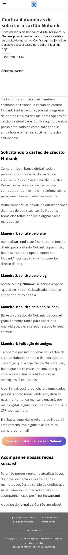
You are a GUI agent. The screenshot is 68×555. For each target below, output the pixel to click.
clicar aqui (18, 242)
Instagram (51, 495)
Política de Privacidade (24, 521)
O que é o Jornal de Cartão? (22, 517)
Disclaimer (33, 530)
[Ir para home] (34, 4)
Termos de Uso (48, 521)
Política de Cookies (50, 517)
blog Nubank (25, 284)
